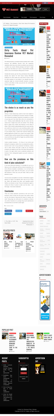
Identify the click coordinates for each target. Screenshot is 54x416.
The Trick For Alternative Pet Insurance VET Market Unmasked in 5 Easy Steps (49, 182)
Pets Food (15, 17)
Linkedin (8, 213)
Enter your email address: (24, 372)
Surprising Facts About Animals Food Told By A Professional (27, 222)
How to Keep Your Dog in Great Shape (48, 337)
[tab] (43, 24)
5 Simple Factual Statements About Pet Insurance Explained (30, 245)
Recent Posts (43, 24)
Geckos (48, 223)
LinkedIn (47, 3)
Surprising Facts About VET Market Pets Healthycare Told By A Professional (49, 107)
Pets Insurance (33, 17)
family (41, 223)
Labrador (42, 254)
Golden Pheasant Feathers (45, 230)
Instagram (49, 3)
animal (41, 220)
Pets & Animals (7, 17)
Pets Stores (42, 17)
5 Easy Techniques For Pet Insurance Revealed (19, 244)
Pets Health (24, 17)
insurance (8, 205)
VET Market (6, 23)
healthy (48, 233)
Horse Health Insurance (45, 237)
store (41, 263)
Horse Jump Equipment (45, 241)
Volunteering (43, 266)
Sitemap (34, 409)
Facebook (43, 3)
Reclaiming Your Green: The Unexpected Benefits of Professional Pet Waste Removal (31, 342)
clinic (49, 220)
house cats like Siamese (45, 245)
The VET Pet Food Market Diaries (49, 76)
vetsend (48, 263)
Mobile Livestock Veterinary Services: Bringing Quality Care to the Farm (49, 45)
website (42, 269)
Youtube (51, 3)
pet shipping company (45, 260)
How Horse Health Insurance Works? (8, 244)
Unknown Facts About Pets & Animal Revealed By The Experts (49, 143)
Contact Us (20, 409)
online (41, 256)
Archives (41, 209)
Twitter (45, 3)
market (11, 205)
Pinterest (29, 211)
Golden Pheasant (44, 226)
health (41, 233)
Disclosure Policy (28, 409)
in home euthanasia (44, 248)
